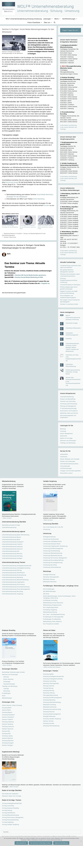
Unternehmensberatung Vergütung (12, 594)
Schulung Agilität (48, 674)
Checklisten (63, 456)
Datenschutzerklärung (61, 843)
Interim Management (66, 433)
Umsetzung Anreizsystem (51, 539)
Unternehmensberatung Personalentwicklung (15, 587)
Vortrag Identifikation (8, 813)
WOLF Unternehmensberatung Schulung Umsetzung (24, 19)
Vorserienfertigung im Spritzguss (70, 284)
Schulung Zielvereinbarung (51, 726)
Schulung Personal (48, 711)
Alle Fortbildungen (48, 589)
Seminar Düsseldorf (8, 717)
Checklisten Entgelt (72, 323)
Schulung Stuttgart (8, 743)
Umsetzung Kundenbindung (51, 551)
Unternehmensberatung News (69, 463)
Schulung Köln (6, 733)
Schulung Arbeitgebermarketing (53, 679)
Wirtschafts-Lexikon (66, 473)
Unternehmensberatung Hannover (12, 549)
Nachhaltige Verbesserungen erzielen (13, 672)
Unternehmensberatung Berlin (11, 539)
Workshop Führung (49, 579)
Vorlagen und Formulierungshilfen (70, 471)
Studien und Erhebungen (67, 461)
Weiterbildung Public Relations (52, 621)
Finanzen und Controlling (67, 401)
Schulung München (8, 740)
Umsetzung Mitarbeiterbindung (52, 553)
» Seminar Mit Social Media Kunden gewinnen (30, 275)
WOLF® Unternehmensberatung (45, 6)
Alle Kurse (46, 593)
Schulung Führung (48, 690)
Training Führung (48, 688)
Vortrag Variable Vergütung (10, 824)
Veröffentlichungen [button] (68, 19)
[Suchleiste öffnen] (54, 22)
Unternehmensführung (67, 396)
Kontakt (46, 205)
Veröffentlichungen (66, 468)
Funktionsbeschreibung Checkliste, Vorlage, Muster (73, 372)
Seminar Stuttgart (7, 745)
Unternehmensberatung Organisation (13, 582)
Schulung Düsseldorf (8, 715)
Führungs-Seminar (48, 686)
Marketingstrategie (11, 182)
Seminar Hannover (7, 729)
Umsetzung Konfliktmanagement (53, 548)
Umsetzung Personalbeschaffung (53, 560)
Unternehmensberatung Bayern (11, 537)
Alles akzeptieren (21, 843)
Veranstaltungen (65, 466)
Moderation (63, 436)
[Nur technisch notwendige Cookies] (81, 841)
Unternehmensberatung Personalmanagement (16, 589)
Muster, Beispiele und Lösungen (69, 459)
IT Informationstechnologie (68, 408)
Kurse (3, 695)
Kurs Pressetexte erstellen (51, 624)
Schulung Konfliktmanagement (52, 697)
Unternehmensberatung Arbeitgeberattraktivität (16, 565)
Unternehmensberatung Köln (10, 551)
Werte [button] (56, 19)
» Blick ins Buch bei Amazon (51, 667)
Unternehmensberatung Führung (12, 570)
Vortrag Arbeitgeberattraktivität (12, 803)
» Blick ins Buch (7, 518)
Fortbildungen (6, 693)
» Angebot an (44, 283)
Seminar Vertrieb (48, 721)
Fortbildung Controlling (50, 600)
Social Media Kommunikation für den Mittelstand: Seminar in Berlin (28, 227)
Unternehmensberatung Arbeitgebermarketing (16, 568)
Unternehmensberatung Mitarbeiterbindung (15, 579)
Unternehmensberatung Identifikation (13, 572)
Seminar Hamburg (7, 724)
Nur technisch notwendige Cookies (40, 843)
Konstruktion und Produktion (69, 411)
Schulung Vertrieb (48, 723)
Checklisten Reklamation (73, 328)
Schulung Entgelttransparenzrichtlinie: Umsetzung (68, 280)
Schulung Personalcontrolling (52, 709)
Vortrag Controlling (8, 805)
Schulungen (6, 681)
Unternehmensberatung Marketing (12, 577)
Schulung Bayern (7, 712)
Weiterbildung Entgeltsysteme (52, 605)
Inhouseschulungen (9, 684)
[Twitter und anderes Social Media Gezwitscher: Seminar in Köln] (46, 220)
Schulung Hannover (8, 726)
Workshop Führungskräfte (51, 577)
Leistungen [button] (47, 19)
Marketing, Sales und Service (69, 413)
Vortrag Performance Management (12, 817)
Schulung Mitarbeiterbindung (52, 702)
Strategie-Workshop (49, 574)
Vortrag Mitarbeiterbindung (10, 815)
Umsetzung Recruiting (50, 565)
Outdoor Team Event (10, 237)
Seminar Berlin (6, 710)
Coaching (68, 338)
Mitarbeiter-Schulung (49, 704)
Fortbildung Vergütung (50, 610)
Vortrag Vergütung (7, 822)
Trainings (6, 688)
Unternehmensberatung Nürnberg (12, 556)
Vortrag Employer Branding (10, 808)
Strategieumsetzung (49, 537)
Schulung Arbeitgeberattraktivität (53, 676)
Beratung (63, 429)
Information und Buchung (69, 125)
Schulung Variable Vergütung (52, 718)
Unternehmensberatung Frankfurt (12, 544)
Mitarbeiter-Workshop (49, 581)
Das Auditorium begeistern (10, 793)
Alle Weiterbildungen (49, 591)
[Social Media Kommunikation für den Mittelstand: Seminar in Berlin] (28, 220)
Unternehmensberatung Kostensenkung (14, 575)
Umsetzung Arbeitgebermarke (52, 541)
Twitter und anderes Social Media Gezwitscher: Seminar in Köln (45, 227)
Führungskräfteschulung (50, 695)
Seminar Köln (6, 731)
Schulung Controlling (49, 681)
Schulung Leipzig (7, 736)
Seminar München (7, 738)
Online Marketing (38, 199)
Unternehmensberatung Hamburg (12, 546)
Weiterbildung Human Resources (53, 602)
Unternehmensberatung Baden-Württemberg (15, 535)
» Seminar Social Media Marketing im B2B (28, 277)
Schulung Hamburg (8, 722)
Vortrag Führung (7, 810)
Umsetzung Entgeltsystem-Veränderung (55, 546)
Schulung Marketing (49, 700)
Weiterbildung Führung (50, 612)
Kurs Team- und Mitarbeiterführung (54, 614)
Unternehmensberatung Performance (13, 584)
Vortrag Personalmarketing (10, 820)
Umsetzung (46, 529)
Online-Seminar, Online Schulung (12, 705)
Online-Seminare (8, 679)
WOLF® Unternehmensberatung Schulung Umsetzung (73, 317)
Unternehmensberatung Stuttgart (12, 558)
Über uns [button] (47, 22)
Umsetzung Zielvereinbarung (52, 567)
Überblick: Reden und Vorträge (11, 796)
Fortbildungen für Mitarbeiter (52, 619)
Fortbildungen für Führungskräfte (53, 617)
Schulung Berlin (6, 707)
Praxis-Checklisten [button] (33, 22)
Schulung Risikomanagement (52, 714)
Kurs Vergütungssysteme (50, 607)
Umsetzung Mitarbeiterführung (52, 555)
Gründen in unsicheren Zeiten (69, 304)
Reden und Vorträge (66, 438)
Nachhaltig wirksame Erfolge (11, 525)
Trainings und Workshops (68, 443)
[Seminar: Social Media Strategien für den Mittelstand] (10, 220)
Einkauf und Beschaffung (67, 399)
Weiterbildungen (7, 698)
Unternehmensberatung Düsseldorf (13, 542)
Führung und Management (68, 406)
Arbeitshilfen (64, 454)
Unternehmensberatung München (12, 553)
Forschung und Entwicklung (68, 404)
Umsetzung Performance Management (55, 558)
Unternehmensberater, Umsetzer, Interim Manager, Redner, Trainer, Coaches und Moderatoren (72, 347)
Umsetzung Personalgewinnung (52, 562)
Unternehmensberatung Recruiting (12, 591)
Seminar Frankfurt (7, 719)
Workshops (6, 691)
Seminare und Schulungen (68, 440)
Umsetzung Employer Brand (51, 544)
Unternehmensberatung (9, 527)
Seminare (6, 677)
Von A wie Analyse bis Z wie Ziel (53, 527)
